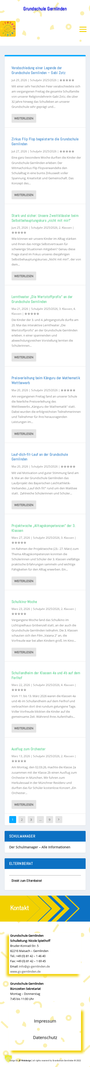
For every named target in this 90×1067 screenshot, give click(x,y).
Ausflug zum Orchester (29, 749)
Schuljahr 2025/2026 (43, 80)
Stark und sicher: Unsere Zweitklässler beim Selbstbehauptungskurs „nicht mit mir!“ (45, 218)
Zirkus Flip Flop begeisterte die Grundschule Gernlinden (45, 141)
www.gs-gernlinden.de (25, 971)
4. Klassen (67, 685)
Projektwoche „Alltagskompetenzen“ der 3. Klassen (43, 528)
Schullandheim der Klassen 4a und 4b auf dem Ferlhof (46, 675)
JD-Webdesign (24, 1060)
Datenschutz (45, 1037)
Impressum (45, 1021)
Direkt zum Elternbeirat (27, 880)
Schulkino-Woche (24, 601)
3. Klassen (65, 309)
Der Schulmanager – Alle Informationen (39, 847)
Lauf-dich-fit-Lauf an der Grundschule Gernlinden (40, 457)
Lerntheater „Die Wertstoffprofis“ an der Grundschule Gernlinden (42, 299)
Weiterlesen (23, 118)
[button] (8, 1058)
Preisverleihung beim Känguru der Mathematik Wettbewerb (46, 380)
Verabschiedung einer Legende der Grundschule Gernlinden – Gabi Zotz (39, 70)
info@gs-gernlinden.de (34, 966)
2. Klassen (65, 228)
